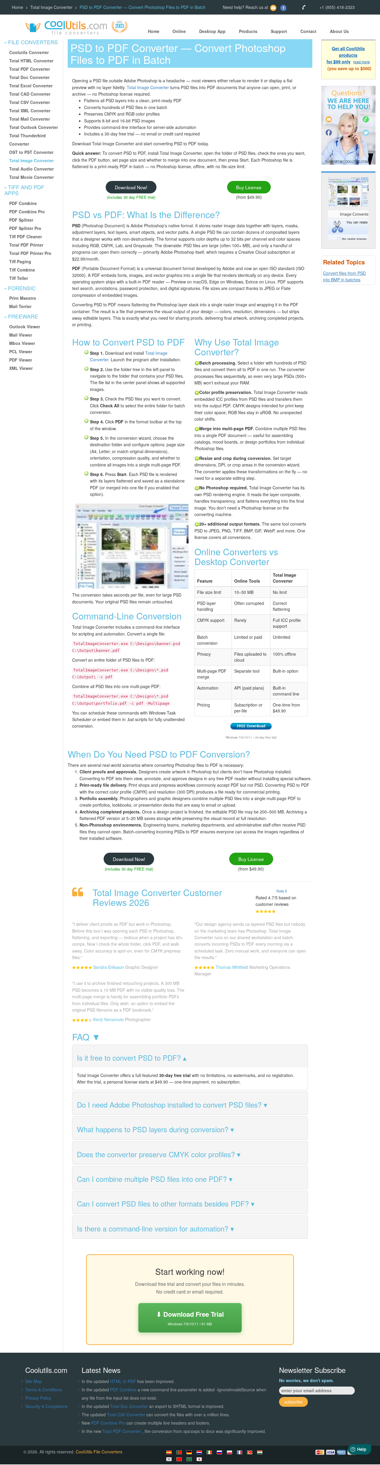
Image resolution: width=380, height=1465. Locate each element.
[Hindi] (261, 1452)
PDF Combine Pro (27, 212)
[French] (240, 1452)
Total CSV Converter (29, 102)
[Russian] (220, 1452)
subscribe (293, 1402)
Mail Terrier (20, 306)
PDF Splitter (21, 220)
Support (279, 31)
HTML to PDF (123, 1381)
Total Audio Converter (31, 169)
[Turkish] (250, 1452)
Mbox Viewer (22, 343)
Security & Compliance (46, 1406)
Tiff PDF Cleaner (25, 236)
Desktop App (212, 31)
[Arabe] (190, 1459)
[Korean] (170, 1459)
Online (179, 31)
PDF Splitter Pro (25, 228)
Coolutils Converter (29, 52)
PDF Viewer (20, 360)
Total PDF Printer (26, 245)
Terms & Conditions (43, 1390)
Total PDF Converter (29, 69)
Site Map (33, 1381)
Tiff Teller (18, 278)
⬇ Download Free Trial (190, 1317)
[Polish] (230, 1452)
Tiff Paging (20, 261)
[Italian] (210, 1452)
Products (248, 31)
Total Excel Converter (31, 86)
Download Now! (131, 187)
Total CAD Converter (29, 94)
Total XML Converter (29, 110)
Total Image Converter (51, 7)
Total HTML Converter (31, 61)
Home (17, 7)
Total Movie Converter (31, 177)
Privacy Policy (38, 1398)
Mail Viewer (20, 335)
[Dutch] (200, 1452)
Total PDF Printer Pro (30, 253)
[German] (190, 1452)
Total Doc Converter (29, 77)
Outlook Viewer (24, 326)
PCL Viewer (20, 351)
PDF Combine (23, 203)
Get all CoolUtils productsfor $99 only (346, 55)
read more (361, 61)
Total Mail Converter (29, 119)
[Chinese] (180, 1459)
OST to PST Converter (31, 152)
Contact (308, 31)
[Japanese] (200, 1459)
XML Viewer (21, 368)
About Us (339, 31)
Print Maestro (22, 298)
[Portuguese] (180, 1452)
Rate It (281, 890)
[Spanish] (170, 1452)
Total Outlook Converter (33, 127)
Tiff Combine (22, 270)
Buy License (249, 187)
